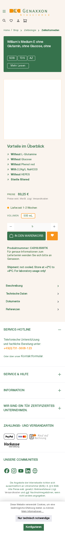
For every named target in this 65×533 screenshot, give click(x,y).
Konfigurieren (34, 527)
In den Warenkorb (28, 236)
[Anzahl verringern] (10, 226)
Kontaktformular (32, 356)
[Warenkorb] (24, 21)
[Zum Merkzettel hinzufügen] (52, 236)
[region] (32, 108)
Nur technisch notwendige (33, 518)
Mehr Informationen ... (32, 511)
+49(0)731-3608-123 (18, 348)
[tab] (32, 286)
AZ (31, 58)
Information (14, 390)
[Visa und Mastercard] (22, 436)
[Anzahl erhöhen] (54, 226)
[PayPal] (9, 436)
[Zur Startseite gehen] (29, 12)
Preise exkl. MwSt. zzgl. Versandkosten (27, 199)
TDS (22, 58)
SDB (12, 58)
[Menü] (4, 12)
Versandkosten (12, 493)
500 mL (28, 216)
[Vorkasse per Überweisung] (12, 445)
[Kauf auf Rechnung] (38, 436)
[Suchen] (3, 21)
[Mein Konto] (17, 21)
